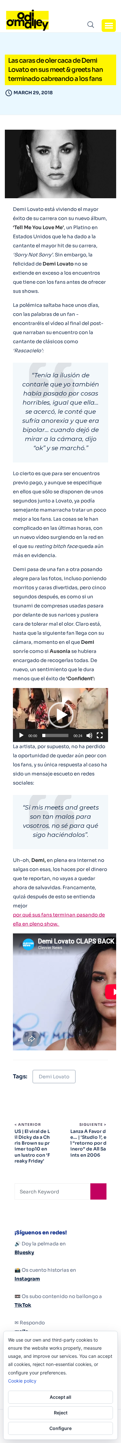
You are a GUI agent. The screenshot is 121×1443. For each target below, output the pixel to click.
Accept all (60, 1397)
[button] (109, 25)
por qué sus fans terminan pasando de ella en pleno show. (59, 919)
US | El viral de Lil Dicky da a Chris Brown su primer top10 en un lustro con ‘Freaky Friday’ (32, 1146)
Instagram (27, 1279)
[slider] (55, 735)
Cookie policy (22, 1381)
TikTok (23, 1305)
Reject (60, 1412)
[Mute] (89, 735)
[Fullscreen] (99, 735)
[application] (60, 715)
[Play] (21, 735)
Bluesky (24, 1252)
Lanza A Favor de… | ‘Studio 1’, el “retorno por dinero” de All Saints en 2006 (88, 1143)
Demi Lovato (54, 1076)
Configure (60, 1428)
